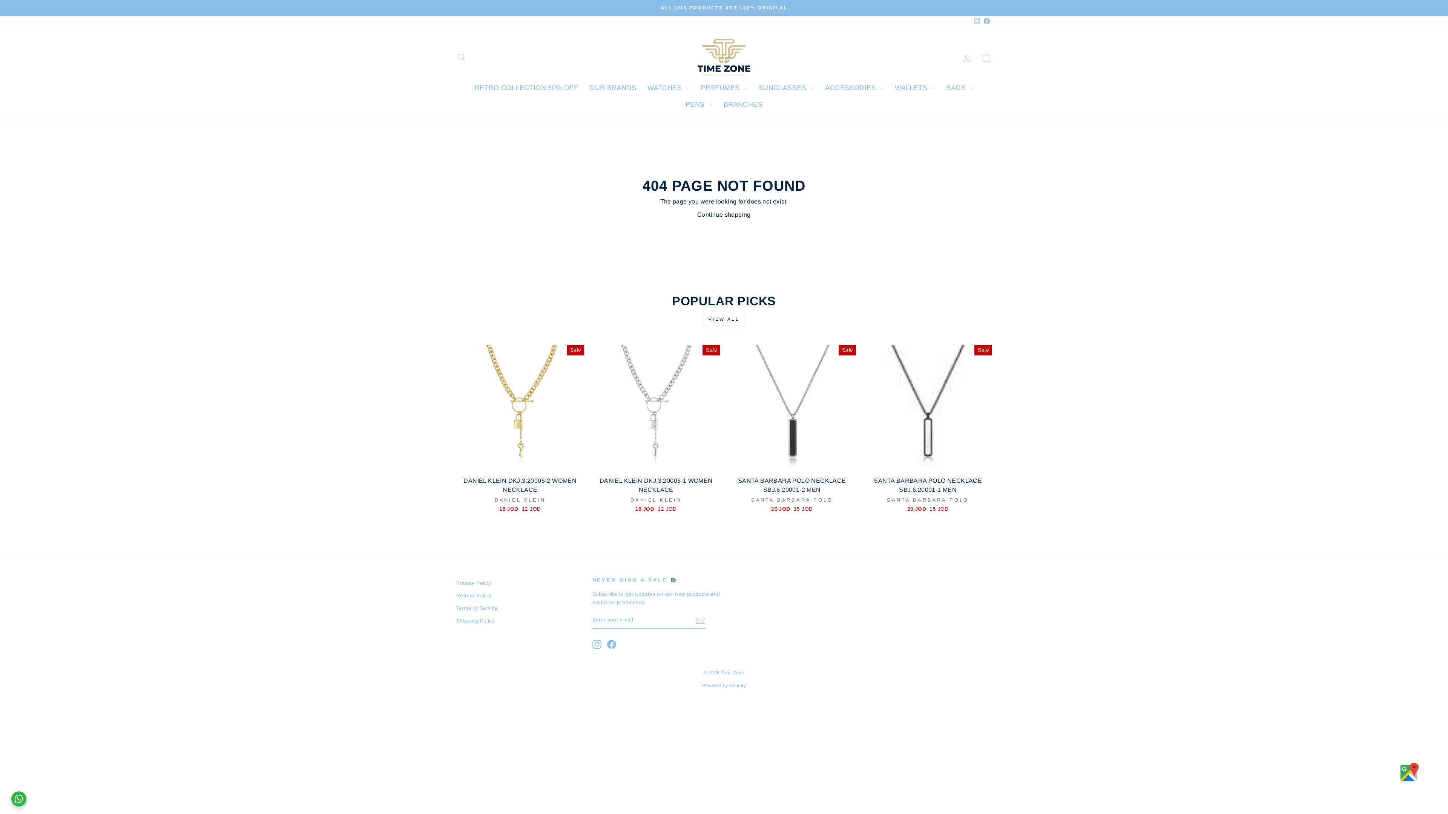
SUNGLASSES (783, 88)
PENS (696, 104)
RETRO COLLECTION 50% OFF (526, 88)
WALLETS (912, 88)
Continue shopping (724, 214)
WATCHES (665, 88)
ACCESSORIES (851, 88)
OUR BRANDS (612, 88)
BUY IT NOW (520, 463)
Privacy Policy (473, 583)
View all (724, 319)
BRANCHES (743, 104)
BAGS (957, 88)
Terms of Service (477, 608)
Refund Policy (473, 595)
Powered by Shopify (724, 685)
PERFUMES (721, 88)
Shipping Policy (475, 621)
